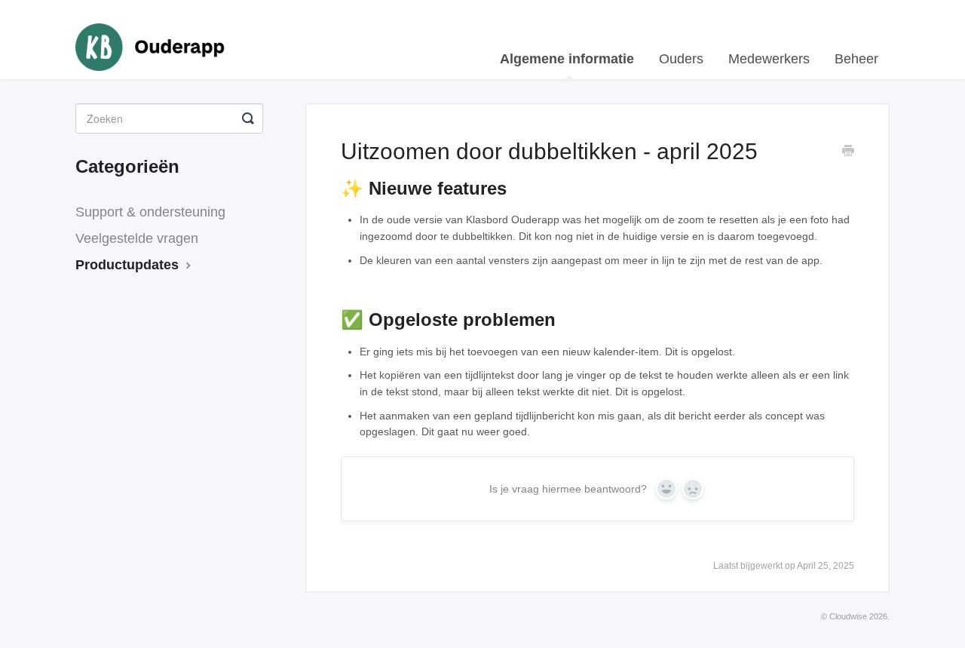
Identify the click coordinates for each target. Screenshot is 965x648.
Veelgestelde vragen (136, 238)
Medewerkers (769, 58)
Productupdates (128, 264)
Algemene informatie (567, 58)
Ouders (681, 58)
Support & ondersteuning (150, 212)
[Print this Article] (848, 152)
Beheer (856, 58)
